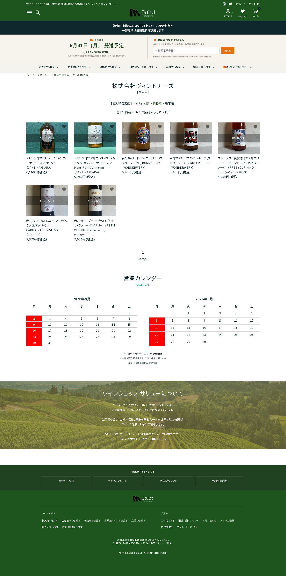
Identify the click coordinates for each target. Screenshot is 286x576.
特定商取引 (167, 526)
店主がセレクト (168, 480)
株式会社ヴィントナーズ (71, 74)
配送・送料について (188, 520)
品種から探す (173, 67)
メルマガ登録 (227, 520)
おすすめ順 (142, 103)
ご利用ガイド (168, 520)
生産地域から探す (77, 67)
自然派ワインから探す (141, 67)
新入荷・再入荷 (50, 520)
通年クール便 (66, 480)
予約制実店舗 (220, 480)
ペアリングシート (117, 480)
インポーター (43, 74)
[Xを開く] (230, 4)
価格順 (157, 103)
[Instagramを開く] (224, 4)
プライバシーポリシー (188, 526)
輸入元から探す (202, 67)
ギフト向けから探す (72, 526)
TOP (28, 74)
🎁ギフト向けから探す (235, 67)
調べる (228, 50)
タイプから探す (47, 67)
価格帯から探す (108, 67)
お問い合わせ (209, 520)
